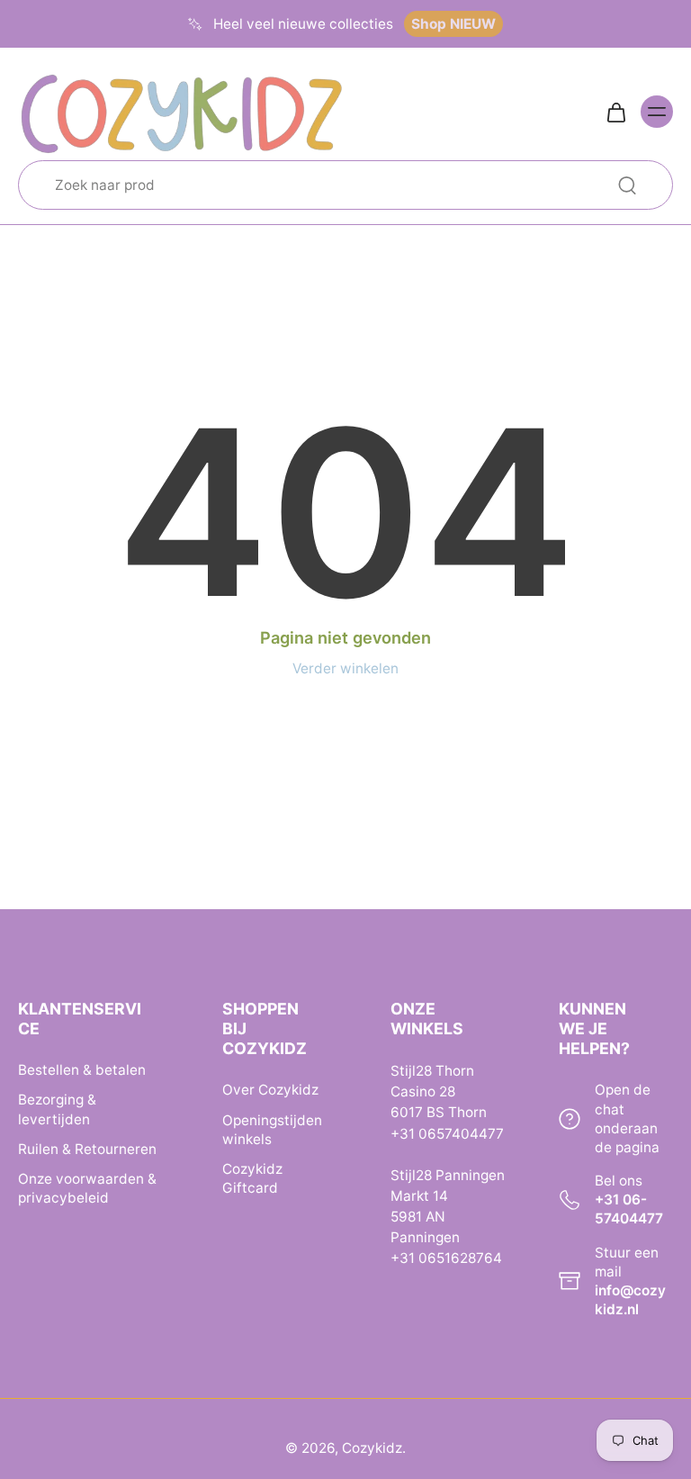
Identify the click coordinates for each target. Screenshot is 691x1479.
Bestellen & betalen (82, 1069)
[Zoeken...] (627, 185)
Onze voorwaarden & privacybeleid (87, 1188)
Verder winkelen (345, 668)
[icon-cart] (615, 112)
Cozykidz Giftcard (252, 1177)
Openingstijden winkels (272, 1129)
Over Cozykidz (270, 1089)
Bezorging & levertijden (57, 1109)
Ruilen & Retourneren (87, 1148)
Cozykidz (372, 1447)
